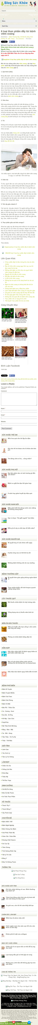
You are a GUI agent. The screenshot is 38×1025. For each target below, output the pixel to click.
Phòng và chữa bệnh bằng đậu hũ (20, 637)
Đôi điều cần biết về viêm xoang (14, 276)
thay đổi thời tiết (9, 141)
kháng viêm (16, 133)
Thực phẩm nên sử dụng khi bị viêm (15, 299)
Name (3, 408)
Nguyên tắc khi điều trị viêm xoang (15, 274)
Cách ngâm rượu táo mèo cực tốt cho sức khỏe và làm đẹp (20, 926)
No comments (20, 38)
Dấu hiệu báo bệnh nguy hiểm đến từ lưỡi (22, 671)
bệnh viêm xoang (13, 96)
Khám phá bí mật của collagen (16, 934)
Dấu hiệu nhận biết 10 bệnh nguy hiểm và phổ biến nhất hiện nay (22, 652)
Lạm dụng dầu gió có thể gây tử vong (19, 954)
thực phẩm (30, 379)
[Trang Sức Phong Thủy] (19, 249)
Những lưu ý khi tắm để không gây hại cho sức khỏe (21, 963)
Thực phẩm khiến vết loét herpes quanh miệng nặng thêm (22, 588)
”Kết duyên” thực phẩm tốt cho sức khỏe (17, 301)
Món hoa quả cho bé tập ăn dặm (19, 438)
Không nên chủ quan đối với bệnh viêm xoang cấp (20, 296)
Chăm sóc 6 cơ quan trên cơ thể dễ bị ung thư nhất (20, 947)
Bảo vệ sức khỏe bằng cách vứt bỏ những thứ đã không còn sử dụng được (22, 662)
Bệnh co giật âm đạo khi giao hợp (19, 483)
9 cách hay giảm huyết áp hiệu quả (20, 493)
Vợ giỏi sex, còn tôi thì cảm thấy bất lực (20, 905)
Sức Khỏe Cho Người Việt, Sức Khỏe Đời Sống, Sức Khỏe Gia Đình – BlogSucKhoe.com (18, 1004)
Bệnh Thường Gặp (14, 37)
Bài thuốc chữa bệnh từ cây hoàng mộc (21, 602)
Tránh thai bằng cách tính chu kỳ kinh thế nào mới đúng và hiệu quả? (20, 898)
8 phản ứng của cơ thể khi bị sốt (19, 553)
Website (3, 421)
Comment (4, 391)
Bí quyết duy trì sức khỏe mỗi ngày (20, 542)
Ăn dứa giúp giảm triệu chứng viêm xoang (17, 294)
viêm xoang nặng (10, 381)
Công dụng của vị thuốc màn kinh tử (20, 612)
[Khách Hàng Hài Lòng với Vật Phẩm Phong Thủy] (19, 871)
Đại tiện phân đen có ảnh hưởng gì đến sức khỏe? (21, 473)
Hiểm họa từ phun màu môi (15, 918)
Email (3, 415)
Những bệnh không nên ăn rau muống (21, 563)
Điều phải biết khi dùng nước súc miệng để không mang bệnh (22, 508)
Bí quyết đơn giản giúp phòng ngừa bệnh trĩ (22, 578)
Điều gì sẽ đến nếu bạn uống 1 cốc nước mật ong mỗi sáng (22, 627)
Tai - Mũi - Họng (10, 38)
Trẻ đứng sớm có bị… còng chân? (20, 458)
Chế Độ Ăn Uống (25, 37)
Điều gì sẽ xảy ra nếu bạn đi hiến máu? (21, 528)
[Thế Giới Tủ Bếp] (19, 874)
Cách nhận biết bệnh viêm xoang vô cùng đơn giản (20, 290)
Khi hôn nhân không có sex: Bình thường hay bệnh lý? (20, 890)
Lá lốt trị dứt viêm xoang (12, 278)
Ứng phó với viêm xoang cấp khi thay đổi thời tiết (19, 292)
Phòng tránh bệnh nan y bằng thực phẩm (17, 288)
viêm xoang (23, 63)
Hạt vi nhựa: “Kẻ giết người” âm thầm (21, 518)
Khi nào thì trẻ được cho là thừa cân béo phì (22, 449)
